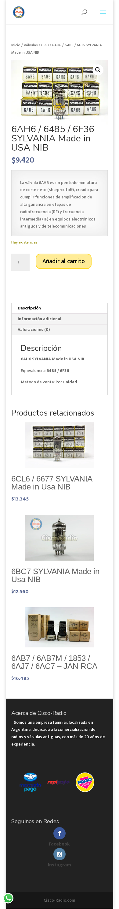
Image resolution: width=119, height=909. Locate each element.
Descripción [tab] (29, 308)
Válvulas (31, 45)
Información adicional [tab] (39, 318)
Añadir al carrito (63, 261)
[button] (97, 69)
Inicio (15, 45)
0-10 (45, 45)
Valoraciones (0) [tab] (34, 329)
